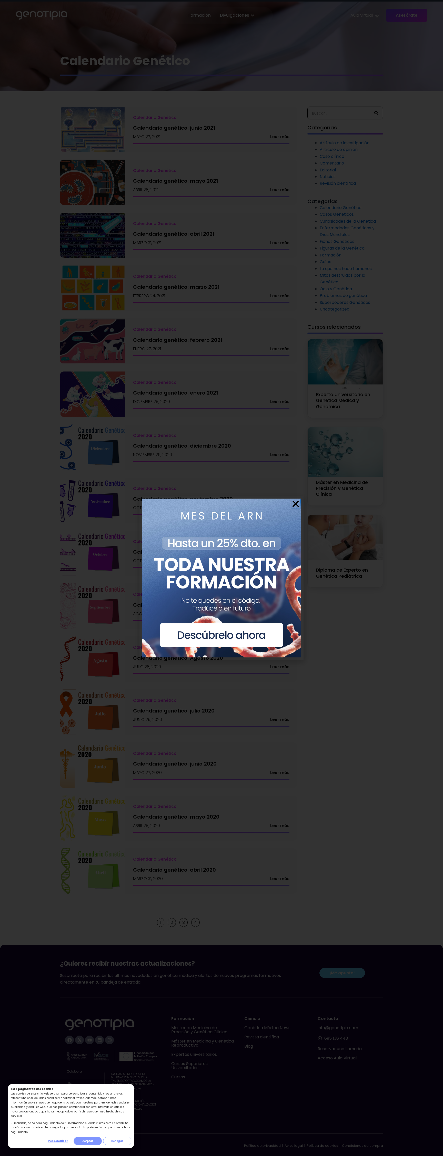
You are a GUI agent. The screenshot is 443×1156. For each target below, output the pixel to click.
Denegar (117, 1141)
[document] (221, 578)
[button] (295, 503)
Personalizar (58, 1141)
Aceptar (87, 1141)
